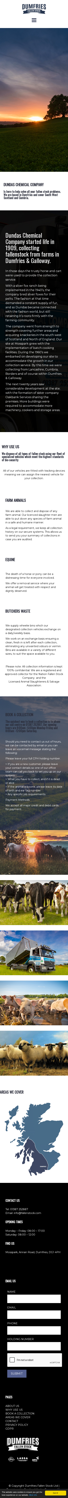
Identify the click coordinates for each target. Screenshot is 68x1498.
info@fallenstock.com (27, 1213)
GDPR (9, 1428)
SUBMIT (17, 1373)
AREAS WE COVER (17, 1417)
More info (33, 1495)
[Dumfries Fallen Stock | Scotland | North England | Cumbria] (34, 8)
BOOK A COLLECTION (19, 1413)
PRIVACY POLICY (16, 1424)
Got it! (55, 1493)
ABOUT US (12, 1406)
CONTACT (11, 1421)
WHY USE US (14, 1409)
